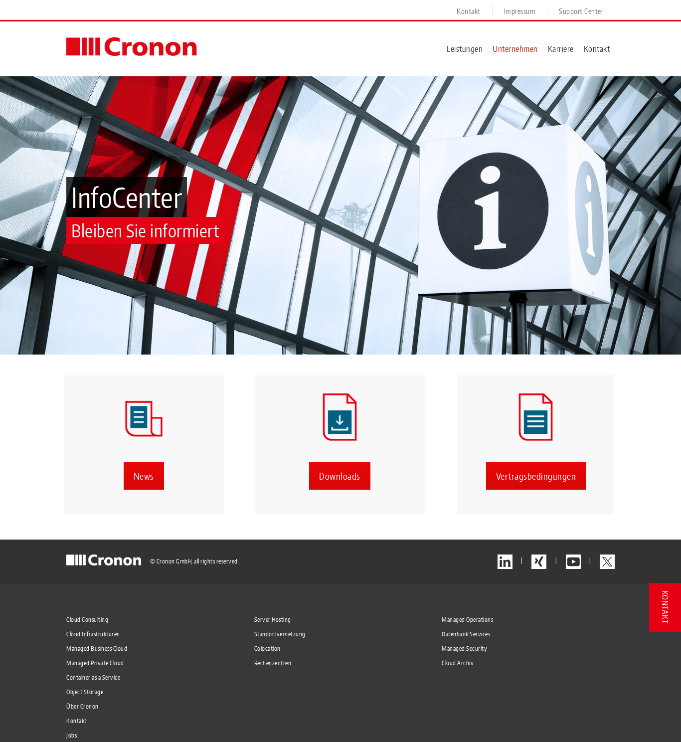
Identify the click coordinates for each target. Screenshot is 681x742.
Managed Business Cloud (96, 648)
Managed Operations (467, 619)
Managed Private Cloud (95, 663)
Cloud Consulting (87, 619)
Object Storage (84, 692)
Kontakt (76, 721)
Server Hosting (272, 619)
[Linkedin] (505, 562)
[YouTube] (573, 562)
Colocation (267, 648)
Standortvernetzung (280, 634)
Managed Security (464, 648)
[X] (607, 562)
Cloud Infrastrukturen (93, 634)
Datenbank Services (466, 634)
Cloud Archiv (458, 663)
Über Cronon (82, 706)
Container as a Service (93, 677)
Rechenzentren (273, 663)
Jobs (71, 735)
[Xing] (538, 562)
